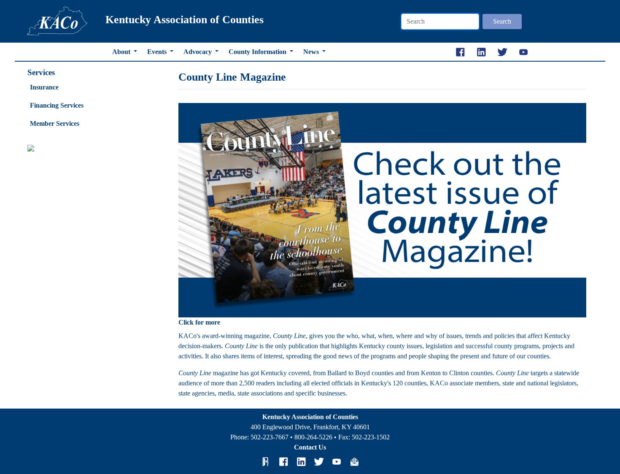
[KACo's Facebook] (283, 461)
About (122, 51)
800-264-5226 (313, 437)
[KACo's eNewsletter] (354, 461)
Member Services (54, 123)
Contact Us (310, 447)
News (312, 51)
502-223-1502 (371, 437)
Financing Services (57, 105)
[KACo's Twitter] (319, 461)
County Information (258, 51)
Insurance (44, 87)
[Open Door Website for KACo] (266, 461)
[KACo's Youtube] (336, 461)
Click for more (199, 322)
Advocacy (198, 51)
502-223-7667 (269, 437)
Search (502, 21)
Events (157, 51)
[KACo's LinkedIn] (301, 461)
